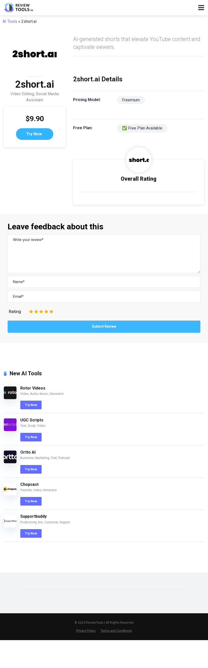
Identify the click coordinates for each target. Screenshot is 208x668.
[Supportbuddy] (10, 526)
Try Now (34, 134)
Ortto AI (28, 452)
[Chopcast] (10, 494)
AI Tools (10, 21)
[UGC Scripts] (10, 429)
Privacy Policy (86, 631)
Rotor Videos (32, 388)
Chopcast (29, 484)
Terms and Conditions (116, 631)
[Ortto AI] (10, 461)
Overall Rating (139, 179)
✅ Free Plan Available (142, 128)
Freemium (131, 100)
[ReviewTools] (18, 7)
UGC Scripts (31, 420)
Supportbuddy (33, 516)
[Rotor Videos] (10, 397)
